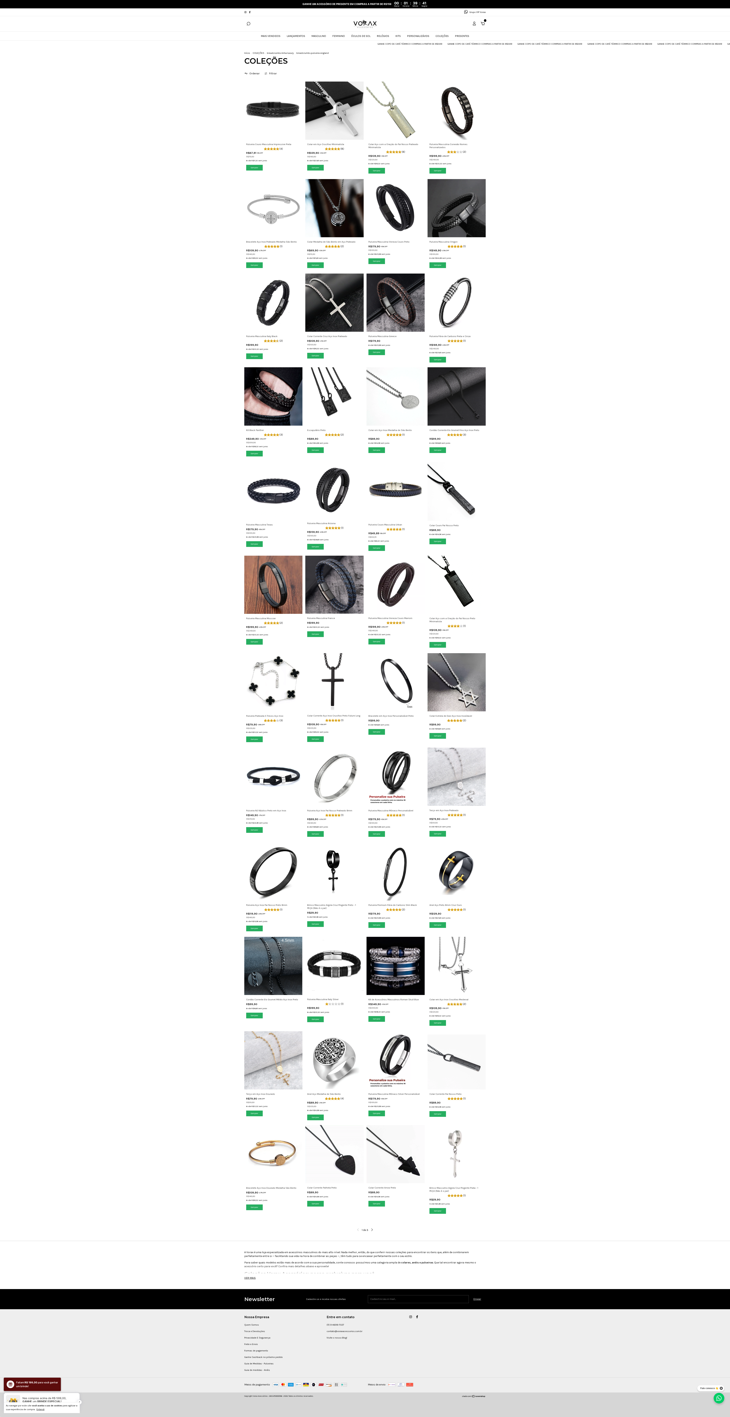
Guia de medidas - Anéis (257, 1370)
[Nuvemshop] (474, 1396)
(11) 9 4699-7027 (335, 1324)
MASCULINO (318, 36)
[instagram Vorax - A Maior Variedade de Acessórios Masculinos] (245, 12)
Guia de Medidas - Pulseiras (259, 1363)
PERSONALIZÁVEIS (418, 36)
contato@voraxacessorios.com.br (344, 1331)
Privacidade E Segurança (257, 1337)
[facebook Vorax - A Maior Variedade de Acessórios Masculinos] (250, 12)
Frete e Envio (251, 1344)
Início (247, 53)
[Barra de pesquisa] (248, 24)
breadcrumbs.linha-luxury (280, 53)
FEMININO (338, 36)
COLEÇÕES (442, 36)
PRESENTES (462, 36)
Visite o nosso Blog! (337, 1337)
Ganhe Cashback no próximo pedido (263, 1357)
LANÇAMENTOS (296, 36)
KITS (398, 36)
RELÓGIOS (383, 36)
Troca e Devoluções (254, 1331)
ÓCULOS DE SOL (361, 36)
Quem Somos (251, 1324)
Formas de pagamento (256, 1350)
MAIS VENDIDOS (270, 36)
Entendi (40, 1409)
